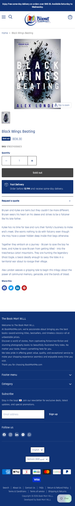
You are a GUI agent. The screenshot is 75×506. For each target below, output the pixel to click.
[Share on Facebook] (4, 288)
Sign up (53, 414)
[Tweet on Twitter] (11, 288)
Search (6, 487)
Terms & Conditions (17, 491)
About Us (17, 487)
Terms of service (37, 491)
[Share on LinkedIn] (17, 288)
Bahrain (35, 459)
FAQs (41, 487)
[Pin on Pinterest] (24, 288)
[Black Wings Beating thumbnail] (6, 117)
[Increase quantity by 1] (32, 160)
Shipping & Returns (57, 491)
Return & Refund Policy (58, 487)
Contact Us (30, 487)
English (35, 449)
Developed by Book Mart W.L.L (37, 499)
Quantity (6, 153)
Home (5, 33)
